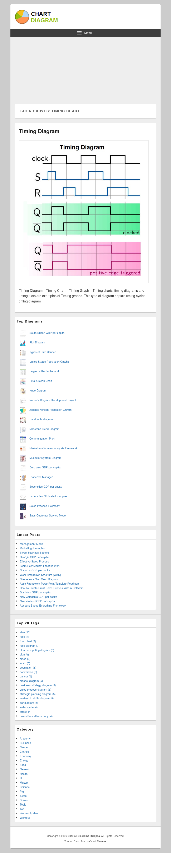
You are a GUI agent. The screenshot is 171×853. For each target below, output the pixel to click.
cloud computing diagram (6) (37, 650)
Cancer (24, 747)
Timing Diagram (39, 131)
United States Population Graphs (49, 361)
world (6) (25, 663)
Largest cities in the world (44, 371)
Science (25, 787)
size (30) (25, 632)
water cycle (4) (29, 707)
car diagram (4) (29, 703)
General (24, 769)
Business (25, 743)
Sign (22, 791)
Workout (25, 818)
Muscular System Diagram (45, 458)
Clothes (24, 752)
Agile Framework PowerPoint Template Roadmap (49, 583)
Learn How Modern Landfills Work (40, 566)
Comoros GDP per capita (35, 570)
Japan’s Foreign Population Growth (50, 410)
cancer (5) (26, 676)
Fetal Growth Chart (40, 381)
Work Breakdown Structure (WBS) (40, 575)
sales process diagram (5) (35, 689)
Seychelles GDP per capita (45, 486)
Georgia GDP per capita (34, 557)
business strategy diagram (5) (38, 685)
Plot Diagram (37, 342)
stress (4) (25, 712)
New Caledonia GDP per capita (38, 597)
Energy (24, 760)
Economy (25, 756)
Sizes (23, 796)
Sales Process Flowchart (44, 506)
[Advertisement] (85, 68)
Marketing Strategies (32, 548)
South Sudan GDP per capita (46, 333)
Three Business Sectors (34, 553)
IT (21, 778)
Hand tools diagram (41, 419)
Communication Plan (41, 438)
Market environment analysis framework (53, 448)
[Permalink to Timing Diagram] (83, 285)
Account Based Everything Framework (43, 605)
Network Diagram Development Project (52, 400)
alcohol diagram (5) (31, 681)
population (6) (28, 667)
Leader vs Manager (41, 477)
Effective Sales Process (34, 561)
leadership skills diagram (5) (37, 698)
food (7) (24, 637)
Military (24, 782)
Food (23, 765)
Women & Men (29, 813)
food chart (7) (28, 641)
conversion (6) (28, 672)
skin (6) (24, 654)
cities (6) (25, 659)
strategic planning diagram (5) (37, 694)
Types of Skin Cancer (42, 352)
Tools (23, 804)
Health (24, 774)
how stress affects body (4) (36, 716)
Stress (24, 800)
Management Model (32, 544)
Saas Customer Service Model (47, 515)
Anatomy (25, 738)
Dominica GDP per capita (35, 592)
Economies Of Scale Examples (48, 496)
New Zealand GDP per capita (37, 601)
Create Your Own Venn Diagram (39, 579)
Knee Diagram (38, 390)
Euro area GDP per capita (44, 467)
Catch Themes (98, 841)
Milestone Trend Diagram (44, 429)
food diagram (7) (29, 646)
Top (22, 809)
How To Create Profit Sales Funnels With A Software (51, 588)
